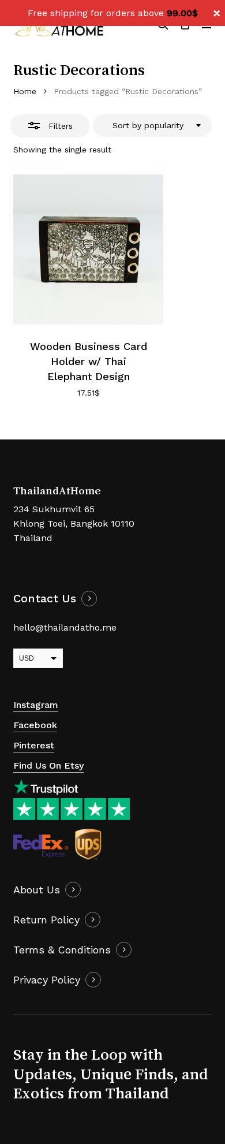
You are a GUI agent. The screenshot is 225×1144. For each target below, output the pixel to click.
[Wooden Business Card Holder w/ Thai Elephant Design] (88, 249)
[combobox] (152, 125)
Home (24, 91)
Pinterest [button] (33, 745)
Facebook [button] (35, 725)
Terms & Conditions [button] (62, 950)
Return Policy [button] (46, 920)
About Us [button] (36, 890)
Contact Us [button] (44, 598)
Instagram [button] (35, 704)
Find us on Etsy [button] (48, 765)
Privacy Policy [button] (46, 980)
